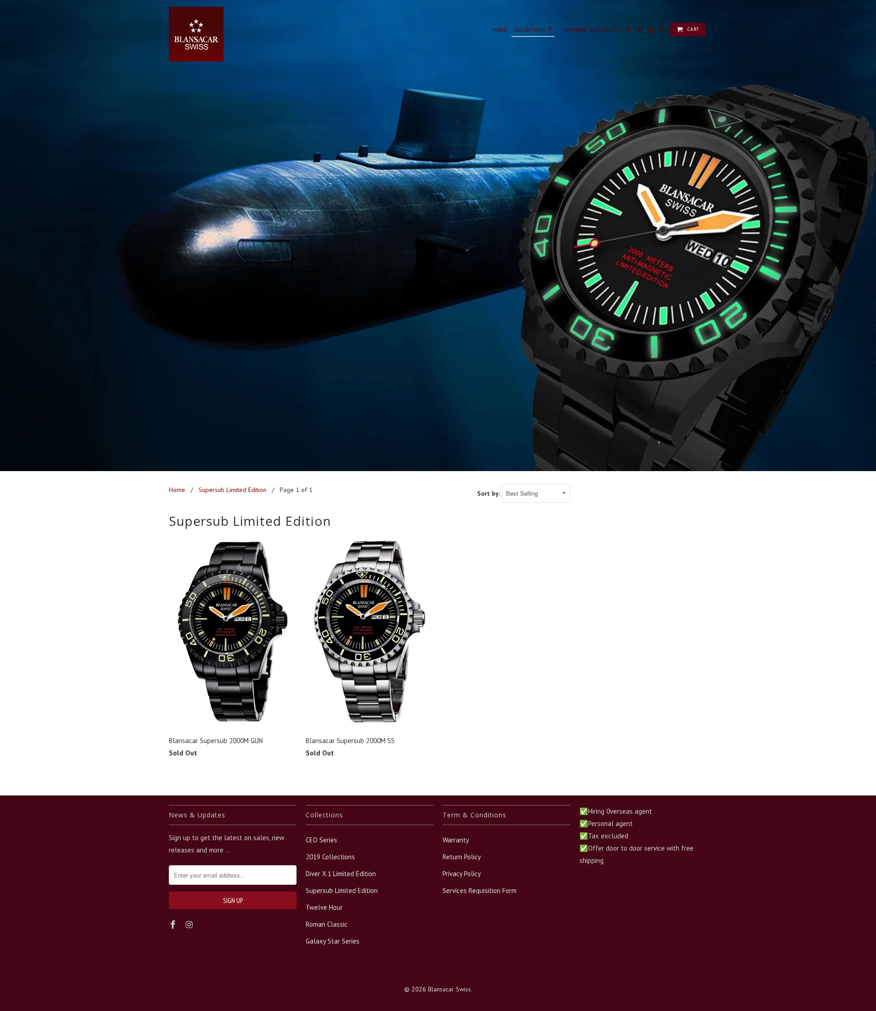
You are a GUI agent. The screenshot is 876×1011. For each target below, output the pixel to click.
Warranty (456, 840)
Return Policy (462, 856)
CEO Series (321, 840)
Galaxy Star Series (333, 941)
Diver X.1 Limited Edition (341, 873)
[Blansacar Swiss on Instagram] (190, 924)
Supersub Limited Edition (342, 890)
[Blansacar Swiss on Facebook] (174, 924)
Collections (533, 28)
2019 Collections (330, 856)
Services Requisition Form (479, 890)
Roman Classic (327, 924)
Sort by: (489, 493)
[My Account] (651, 31)
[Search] (662, 31)
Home (499, 29)
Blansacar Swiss (449, 989)
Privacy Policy (462, 873)
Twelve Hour (324, 907)
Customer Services (591, 28)
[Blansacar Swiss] (196, 34)
